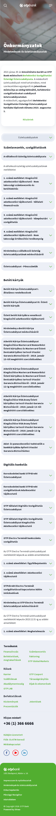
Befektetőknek (13, 696)
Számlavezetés (37, 651)
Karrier (7, 674)
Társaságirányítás (38, 679)
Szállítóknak (10, 679)
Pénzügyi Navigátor (13, 794)
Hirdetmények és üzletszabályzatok (20, 785)
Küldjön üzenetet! (13, 735)
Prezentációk (11, 706)
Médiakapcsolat (12, 744)
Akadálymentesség (14, 684)
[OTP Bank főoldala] (28, 5)
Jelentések (35, 701)
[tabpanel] (28, 390)
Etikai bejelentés (11, 790)
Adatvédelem (10, 799)
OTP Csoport (36, 674)
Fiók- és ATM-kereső (14, 739)
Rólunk (7, 669)
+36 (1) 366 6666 (19, 723)
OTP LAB (8, 688)
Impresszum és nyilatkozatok (17, 780)
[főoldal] (28, 770)
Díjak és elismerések (40, 684)
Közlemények (11, 701)
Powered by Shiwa (12, 809)
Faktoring (34, 656)
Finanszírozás (11, 651)
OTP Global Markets (38, 661)
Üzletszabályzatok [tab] (28, 137)
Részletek (28, 119)
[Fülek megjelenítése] (51, 137)
